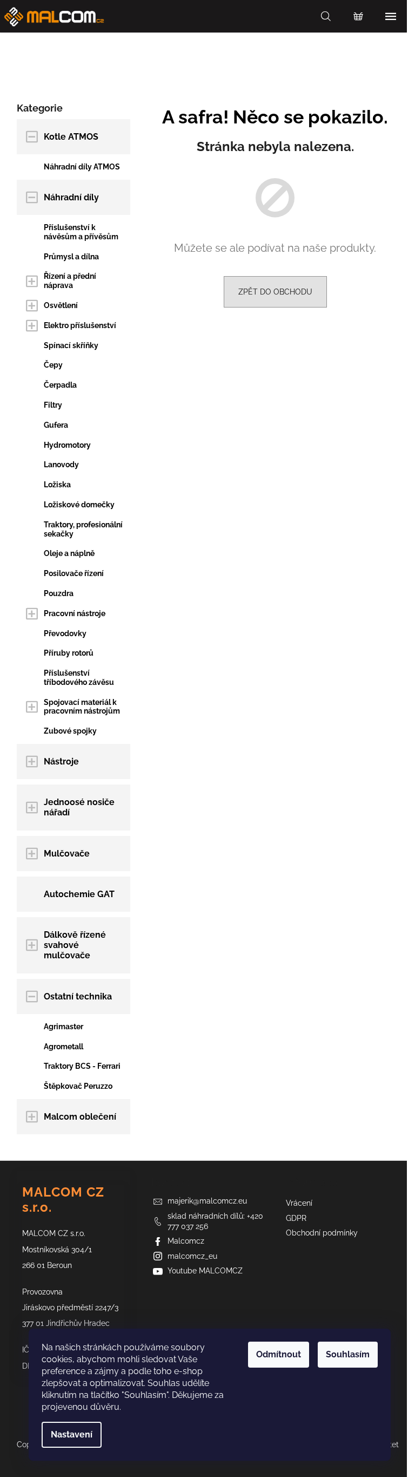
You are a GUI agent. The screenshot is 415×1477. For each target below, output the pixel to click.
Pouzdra (58, 593)
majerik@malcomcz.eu (207, 1201)
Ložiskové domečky (79, 504)
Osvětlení (61, 305)
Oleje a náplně (69, 553)
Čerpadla (60, 385)
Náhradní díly (71, 197)
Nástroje (61, 761)
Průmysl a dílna (71, 256)
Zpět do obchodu (275, 291)
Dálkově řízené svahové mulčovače (75, 945)
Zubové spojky (70, 731)
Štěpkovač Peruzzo (78, 1086)
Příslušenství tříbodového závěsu (79, 678)
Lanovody (61, 464)
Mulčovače (67, 853)
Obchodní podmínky (322, 1232)
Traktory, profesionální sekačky (83, 529)
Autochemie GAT (79, 894)
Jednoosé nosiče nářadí (79, 807)
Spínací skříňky (71, 345)
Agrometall (63, 1046)
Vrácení (299, 1203)
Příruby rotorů (68, 653)
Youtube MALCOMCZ (205, 1270)
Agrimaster (63, 1026)
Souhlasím (348, 1354)
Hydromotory (67, 445)
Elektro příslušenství (80, 325)
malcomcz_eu (192, 1256)
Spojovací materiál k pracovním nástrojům (82, 707)
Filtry (53, 405)
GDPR (296, 1218)
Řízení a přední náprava (70, 281)
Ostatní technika (78, 996)
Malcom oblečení (80, 1117)
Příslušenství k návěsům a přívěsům (81, 232)
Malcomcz (186, 1241)
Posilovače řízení (74, 573)
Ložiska (57, 484)
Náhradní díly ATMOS (82, 166)
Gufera (56, 425)
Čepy (53, 365)
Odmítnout (278, 1354)
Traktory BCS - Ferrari (82, 1066)
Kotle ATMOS (71, 137)
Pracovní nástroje (74, 613)
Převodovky (65, 633)
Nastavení (71, 1434)
